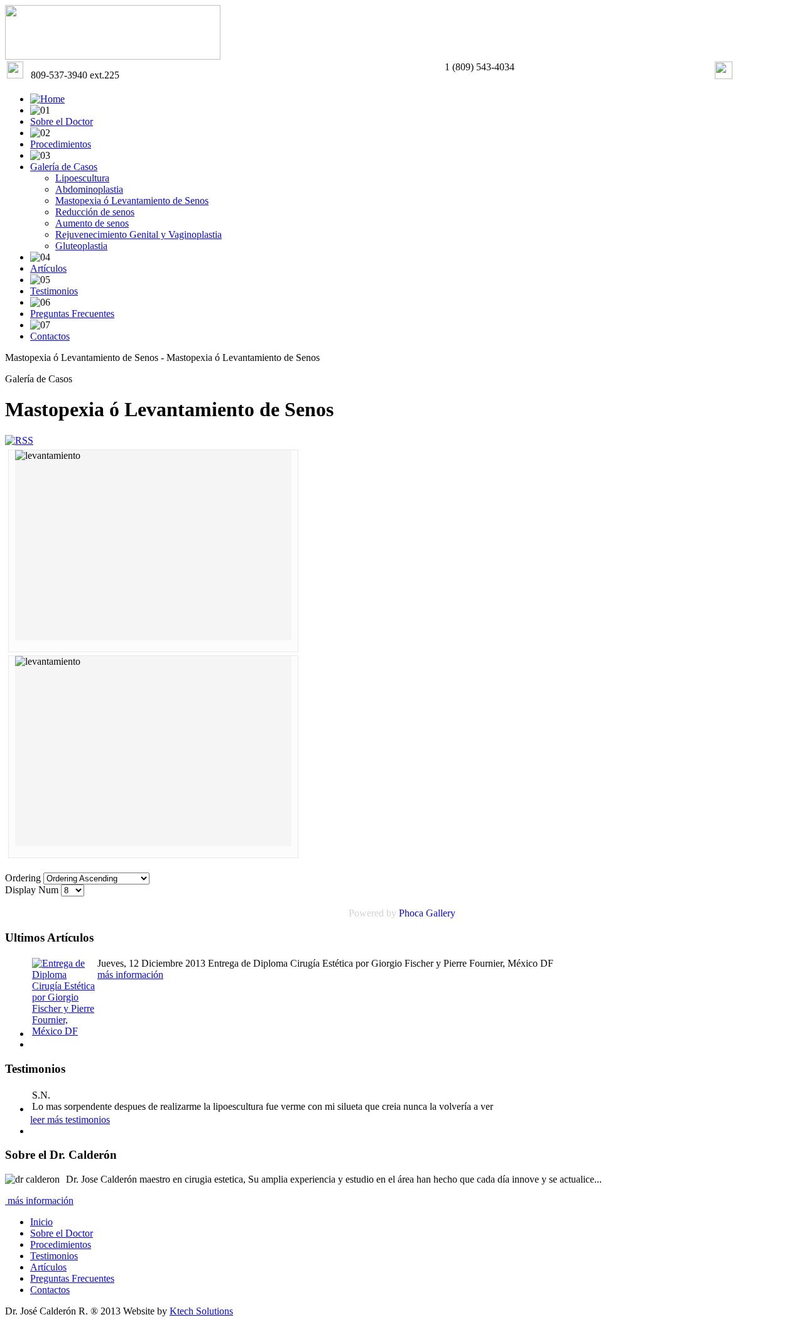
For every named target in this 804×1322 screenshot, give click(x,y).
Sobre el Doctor (61, 121)
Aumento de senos (92, 223)
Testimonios (54, 291)
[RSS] (19, 440)
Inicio (41, 1222)
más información (130, 974)
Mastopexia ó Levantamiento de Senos (132, 200)
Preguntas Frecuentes (72, 313)
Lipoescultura (82, 178)
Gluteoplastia (81, 245)
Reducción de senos (94, 212)
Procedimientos (60, 144)
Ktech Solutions (201, 1311)
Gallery (440, 913)
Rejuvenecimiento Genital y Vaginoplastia (138, 234)
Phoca (411, 913)
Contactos (50, 336)
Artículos (48, 268)
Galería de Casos (63, 166)
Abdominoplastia (89, 189)
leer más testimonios (70, 1119)
